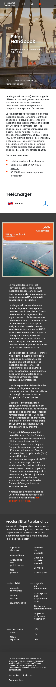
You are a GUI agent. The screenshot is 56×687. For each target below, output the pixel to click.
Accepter (14, 675)
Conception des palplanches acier (40, 597)
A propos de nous (15, 549)
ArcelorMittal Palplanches (9, 4)
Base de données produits (39, 560)
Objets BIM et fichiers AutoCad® (39, 616)
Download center (23, 80)
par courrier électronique (24, 499)
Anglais (19, 203)
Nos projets (14, 571)
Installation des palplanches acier (28, 161)
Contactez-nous (16, 631)
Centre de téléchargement (43, 607)
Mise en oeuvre (14, 597)
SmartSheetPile (18, 602)
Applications (17, 555)
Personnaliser (16, 680)
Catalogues (40, 572)
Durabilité (15, 583)
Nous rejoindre (15, 638)
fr (40, 4)
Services (38, 567)
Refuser (27, 675)
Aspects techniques (16, 589)
